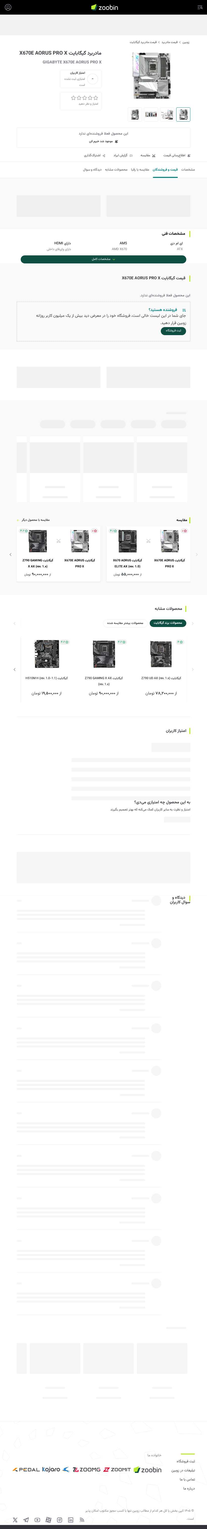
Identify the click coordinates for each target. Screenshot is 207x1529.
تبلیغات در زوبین (183, 1471)
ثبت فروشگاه (186, 1462)
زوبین (186, 42)
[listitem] (148, 554)
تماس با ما (187, 1480)
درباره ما (189, 1489)
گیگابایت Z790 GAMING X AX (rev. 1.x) (104, 681)
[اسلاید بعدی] (11, 554)
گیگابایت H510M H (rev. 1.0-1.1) (46, 678)
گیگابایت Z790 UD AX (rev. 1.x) (161, 678)
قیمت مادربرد (169, 42)
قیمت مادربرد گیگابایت (143, 42)
